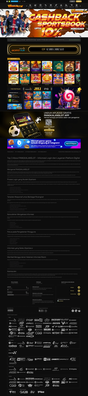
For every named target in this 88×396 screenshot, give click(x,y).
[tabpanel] (44, 23)
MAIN (14, 66)
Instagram (72, 287)
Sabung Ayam (71, 6)
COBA (29, 94)
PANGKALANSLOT (10, 151)
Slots (35, 6)
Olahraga (51, 6)
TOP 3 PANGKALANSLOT (19, 151)
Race (46, 6)
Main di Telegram (15, 1)
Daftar (78, 1)
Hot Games (30, 6)
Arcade (61, 6)
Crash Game (56, 6)
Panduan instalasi (49, 130)
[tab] (28, 88)
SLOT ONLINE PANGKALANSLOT (30, 151)
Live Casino (40, 6)
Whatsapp (72, 290)
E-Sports (66, 6)
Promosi (76, 6)
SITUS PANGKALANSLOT (42, 151)
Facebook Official (73, 294)
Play (22, 50)
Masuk (72, 1)
